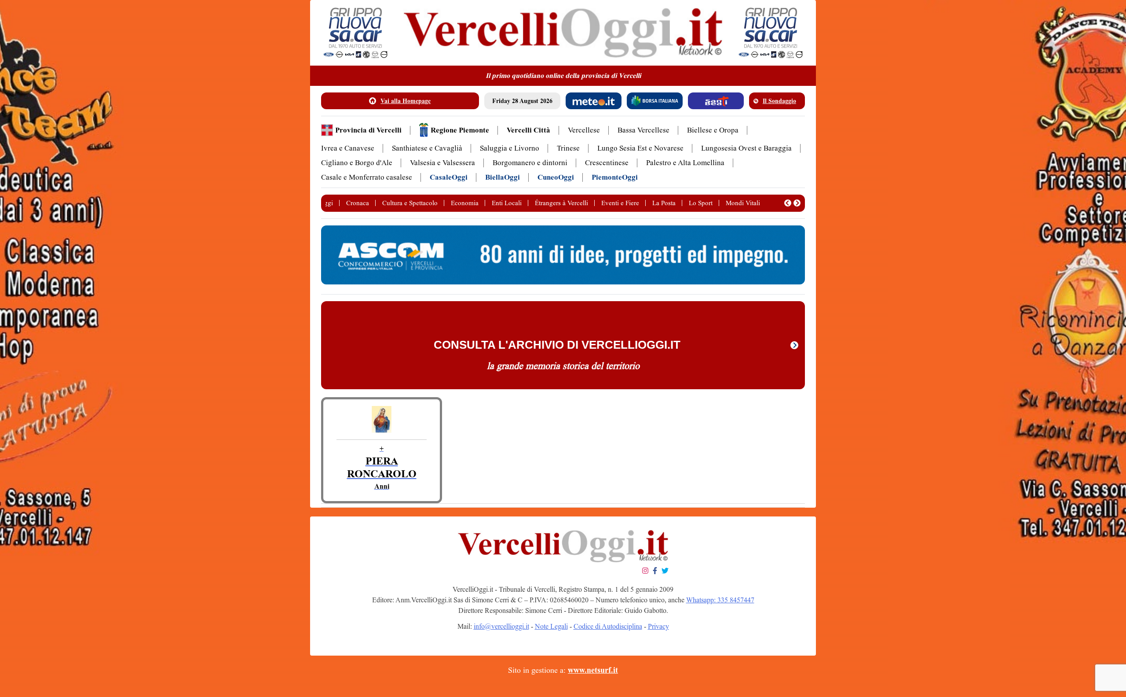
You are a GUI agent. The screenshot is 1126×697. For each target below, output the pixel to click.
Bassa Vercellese (643, 130)
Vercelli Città (528, 130)
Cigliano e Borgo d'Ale (356, 162)
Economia (465, 203)
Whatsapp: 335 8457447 (720, 600)
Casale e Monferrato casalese (366, 177)
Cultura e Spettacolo (410, 203)
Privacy (658, 626)
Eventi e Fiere (620, 203)
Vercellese (584, 130)
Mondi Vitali (743, 203)
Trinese (568, 148)
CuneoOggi (555, 177)
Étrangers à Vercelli (561, 203)
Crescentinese (607, 162)
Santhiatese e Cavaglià (427, 148)
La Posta (664, 203)
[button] (787, 203)
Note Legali (551, 626)
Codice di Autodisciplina (608, 626)
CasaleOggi (449, 177)
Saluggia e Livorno (509, 148)
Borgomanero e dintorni (530, 162)
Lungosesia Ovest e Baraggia (746, 148)
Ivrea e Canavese (347, 148)
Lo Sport (701, 203)
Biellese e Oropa (712, 130)
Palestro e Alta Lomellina (685, 162)
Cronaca (357, 203)
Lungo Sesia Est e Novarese (640, 148)
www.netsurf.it (593, 670)
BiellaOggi (502, 177)
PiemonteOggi (615, 177)
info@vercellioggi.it (501, 626)
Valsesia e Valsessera (442, 162)
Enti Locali (507, 203)
